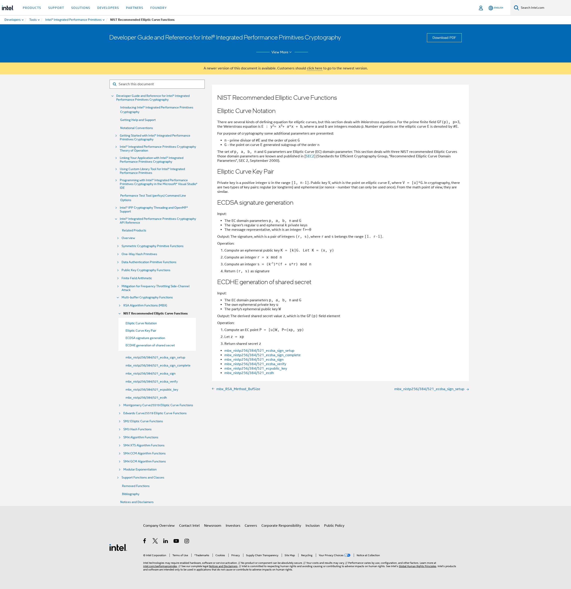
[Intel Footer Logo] (118, 547)
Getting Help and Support (138, 120)
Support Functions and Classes (143, 477)
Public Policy (334, 525)
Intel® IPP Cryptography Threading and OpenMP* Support (154, 209)
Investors (233, 525)
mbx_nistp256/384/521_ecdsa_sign (151, 373)
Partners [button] (134, 8)
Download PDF (444, 37)
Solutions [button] (80, 8)
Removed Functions (136, 486)
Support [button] (56, 8)
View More (279, 52)
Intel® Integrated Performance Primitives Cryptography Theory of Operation (158, 148)
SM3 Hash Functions (137, 429)
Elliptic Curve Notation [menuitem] (141, 323)
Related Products (134, 230)
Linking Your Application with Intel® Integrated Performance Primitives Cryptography (151, 160)
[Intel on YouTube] (176, 542)
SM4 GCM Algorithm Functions (144, 461)
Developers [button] (108, 8)
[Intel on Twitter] (155, 542)
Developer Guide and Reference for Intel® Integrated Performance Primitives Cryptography (153, 98)
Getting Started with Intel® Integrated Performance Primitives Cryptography (155, 137)
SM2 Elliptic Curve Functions (143, 421)
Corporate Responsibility (281, 525)
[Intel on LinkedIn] (165, 542)
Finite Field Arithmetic (137, 278)
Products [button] (32, 8)
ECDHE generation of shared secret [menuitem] (150, 345)
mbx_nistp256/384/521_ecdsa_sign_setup (155, 357)
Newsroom (212, 525)
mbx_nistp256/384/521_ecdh (146, 397)
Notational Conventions (136, 128)
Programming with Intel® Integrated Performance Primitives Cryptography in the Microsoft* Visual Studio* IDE (158, 184)
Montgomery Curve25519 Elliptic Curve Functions (158, 405)
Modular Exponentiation (140, 469)
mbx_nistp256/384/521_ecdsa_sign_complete (158, 365)
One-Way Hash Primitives (139, 254)
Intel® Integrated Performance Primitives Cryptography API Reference (158, 221)
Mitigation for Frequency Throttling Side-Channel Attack (156, 288)
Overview (128, 238)
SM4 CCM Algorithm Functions (144, 453)
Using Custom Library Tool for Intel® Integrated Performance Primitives (152, 171)
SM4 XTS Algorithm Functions (144, 445)
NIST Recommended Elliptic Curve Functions (155, 313)
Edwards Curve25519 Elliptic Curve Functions (155, 413)
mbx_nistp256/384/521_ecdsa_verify (152, 381)
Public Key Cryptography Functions (146, 270)
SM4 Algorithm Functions (140, 437)
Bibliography (130, 494)
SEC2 (310, 156)
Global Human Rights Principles (417, 566)
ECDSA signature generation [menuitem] (145, 338)
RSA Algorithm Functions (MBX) (145, 305)
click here (314, 68)
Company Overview (159, 525)
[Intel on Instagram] (187, 542)
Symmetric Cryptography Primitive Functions (153, 246)
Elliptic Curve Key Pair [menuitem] (141, 331)
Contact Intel (189, 525)
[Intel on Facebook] (144, 542)
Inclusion (313, 525)
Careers (251, 525)
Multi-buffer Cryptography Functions (147, 297)
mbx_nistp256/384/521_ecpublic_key (152, 389)
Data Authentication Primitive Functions (149, 262)
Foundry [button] (158, 8)
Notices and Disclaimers (137, 502)
